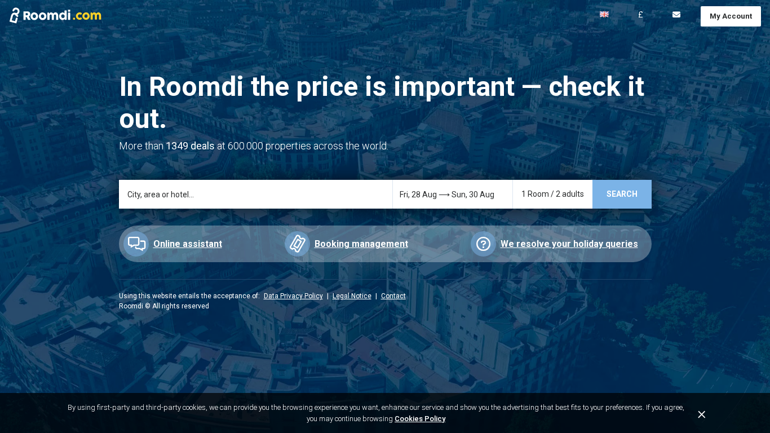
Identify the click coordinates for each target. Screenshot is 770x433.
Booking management (361, 243)
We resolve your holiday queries (569, 243)
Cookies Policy (420, 418)
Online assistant (187, 243)
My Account (731, 16)
